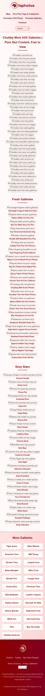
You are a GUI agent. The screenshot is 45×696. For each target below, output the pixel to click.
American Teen (12, 554)
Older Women (33, 546)
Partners (22, 23)
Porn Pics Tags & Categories (26, 14)
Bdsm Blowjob (11, 570)
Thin (12, 627)
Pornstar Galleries (33, 18)
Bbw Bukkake (11, 595)
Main (8, 14)
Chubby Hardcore (12, 635)
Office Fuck (33, 570)
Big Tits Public (33, 627)
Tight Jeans (11, 546)
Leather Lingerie (33, 595)
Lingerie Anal (33, 562)
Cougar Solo (33, 579)
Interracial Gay (33, 619)
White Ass (11, 619)
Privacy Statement (30, 664)
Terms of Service (14, 664)
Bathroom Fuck (33, 611)
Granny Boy (11, 587)
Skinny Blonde (11, 611)
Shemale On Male (33, 603)
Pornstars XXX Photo (13, 18)
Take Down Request (31, 658)
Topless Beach (11, 603)
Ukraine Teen (12, 562)
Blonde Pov (11, 579)
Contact (18, 658)
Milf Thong (33, 554)
